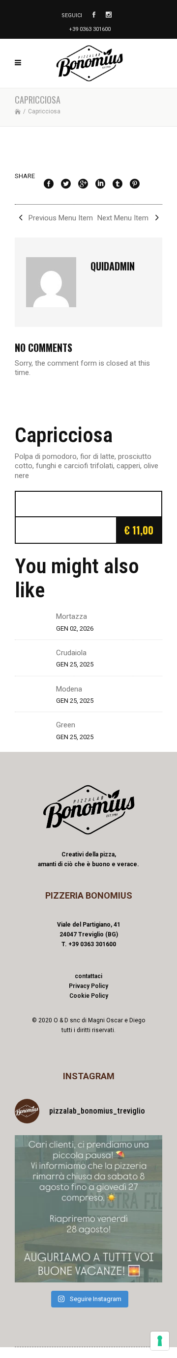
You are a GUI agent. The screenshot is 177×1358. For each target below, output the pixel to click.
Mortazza (71, 616)
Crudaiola (71, 652)
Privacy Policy (88, 986)
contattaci (88, 976)
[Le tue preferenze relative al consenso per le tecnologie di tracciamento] (159, 1340)
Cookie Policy (88, 995)
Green (65, 724)
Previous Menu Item (60, 217)
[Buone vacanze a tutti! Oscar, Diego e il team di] (88, 1208)
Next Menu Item (123, 217)
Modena (69, 689)
